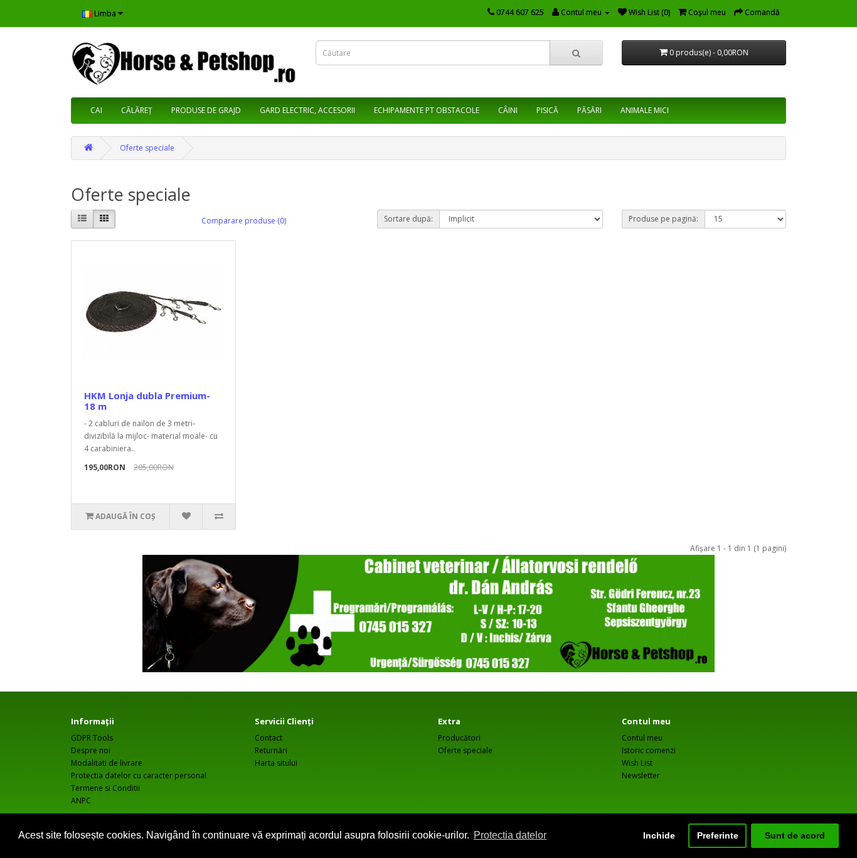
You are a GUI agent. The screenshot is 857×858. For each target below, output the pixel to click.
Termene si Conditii (105, 788)
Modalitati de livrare (106, 763)
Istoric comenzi (649, 750)
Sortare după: (408, 218)
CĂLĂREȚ (136, 110)
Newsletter (641, 775)
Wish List (637, 763)
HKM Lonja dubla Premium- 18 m (147, 400)
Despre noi (90, 750)
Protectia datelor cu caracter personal (138, 775)
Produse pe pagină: (663, 218)
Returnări (271, 750)
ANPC (81, 800)
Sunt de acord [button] (795, 835)
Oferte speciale (147, 147)
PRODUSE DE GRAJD (206, 110)
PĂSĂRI (589, 110)
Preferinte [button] (717, 835)
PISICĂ (547, 110)
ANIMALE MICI (644, 110)
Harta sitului (276, 763)
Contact (268, 737)
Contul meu (642, 737)
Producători (459, 737)
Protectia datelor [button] (510, 835)
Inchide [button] (659, 835)
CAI (96, 110)
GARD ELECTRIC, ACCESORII (307, 110)
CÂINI (508, 110)
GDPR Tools (92, 737)
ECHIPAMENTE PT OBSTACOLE (426, 110)
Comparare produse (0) (243, 220)
